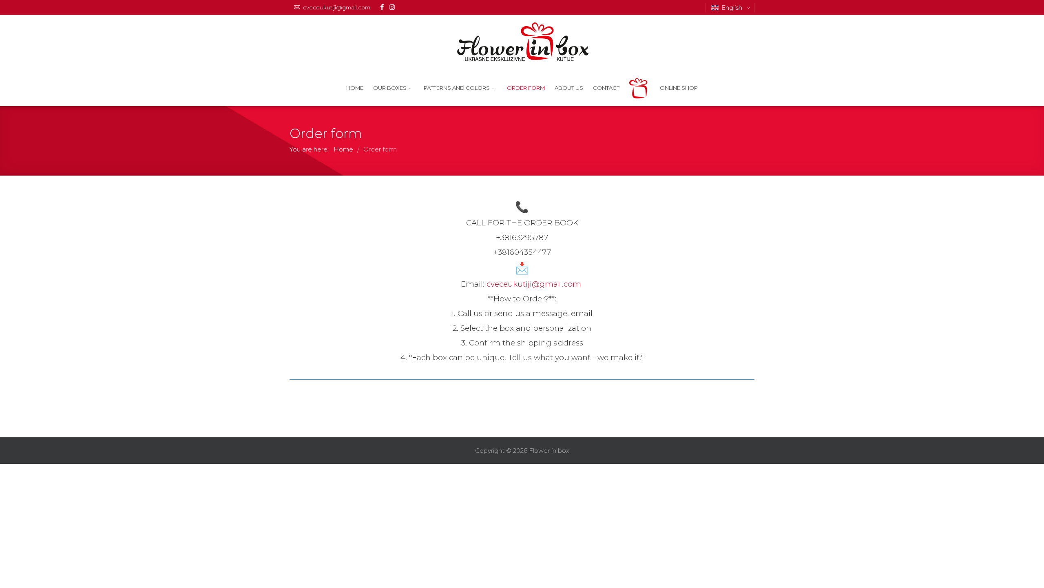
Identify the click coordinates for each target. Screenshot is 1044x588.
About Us (569, 88)
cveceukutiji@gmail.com (336, 7)
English (732, 7)
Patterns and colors (457, 88)
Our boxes (390, 88)
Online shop (679, 88)
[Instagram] (392, 7)
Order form (526, 88)
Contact (606, 88)
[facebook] (382, 7)
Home (354, 88)
